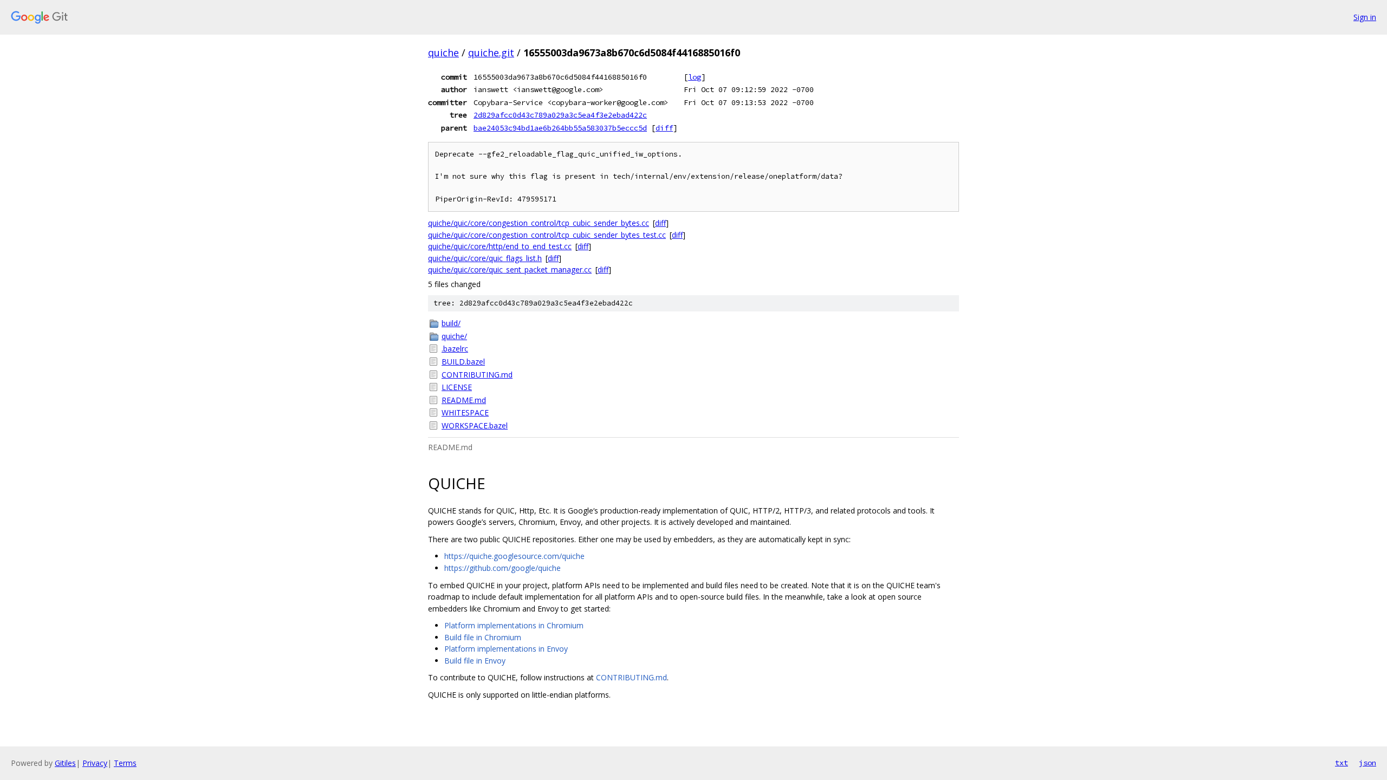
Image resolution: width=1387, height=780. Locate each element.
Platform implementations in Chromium (514, 625)
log (694, 77)
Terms (125, 763)
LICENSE (457, 387)
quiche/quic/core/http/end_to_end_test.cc (500, 246)
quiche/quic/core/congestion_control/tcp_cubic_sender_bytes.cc (538, 223)
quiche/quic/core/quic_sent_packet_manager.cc (510, 269)
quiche (443, 52)
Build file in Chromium (482, 637)
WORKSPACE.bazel (475, 425)
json (1367, 763)
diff (664, 128)
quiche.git (491, 52)
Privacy (94, 763)
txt (1341, 763)
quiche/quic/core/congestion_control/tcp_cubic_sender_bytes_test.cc (547, 235)
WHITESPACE (465, 412)
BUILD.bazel (463, 361)
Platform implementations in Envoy (506, 649)
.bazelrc (455, 348)
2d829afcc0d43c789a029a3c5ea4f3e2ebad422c (560, 115)
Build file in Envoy (474, 660)
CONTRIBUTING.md (477, 374)
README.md (464, 400)
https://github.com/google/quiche (502, 568)
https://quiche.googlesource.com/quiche (514, 556)
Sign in (1364, 17)
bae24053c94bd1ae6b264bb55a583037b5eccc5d (560, 128)
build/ (451, 323)
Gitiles (65, 763)
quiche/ (454, 336)
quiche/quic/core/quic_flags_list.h (485, 258)
